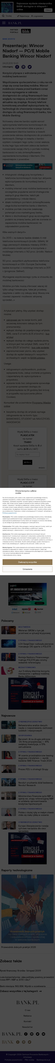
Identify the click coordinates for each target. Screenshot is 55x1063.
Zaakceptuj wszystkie (27, 562)
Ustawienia (27, 569)
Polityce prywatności (9, 513)
